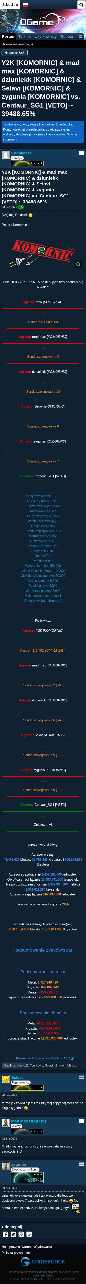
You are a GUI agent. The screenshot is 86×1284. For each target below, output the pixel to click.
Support (68, 36)
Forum (8, 36)
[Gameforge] (43, 1258)
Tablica (24, 36)
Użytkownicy (46, 36)
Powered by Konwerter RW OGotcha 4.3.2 (43, 1058)
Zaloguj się (10, 4)
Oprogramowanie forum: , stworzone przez (43, 1274)
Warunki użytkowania (36, 1247)
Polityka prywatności (16, 1253)
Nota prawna (11, 1247)
